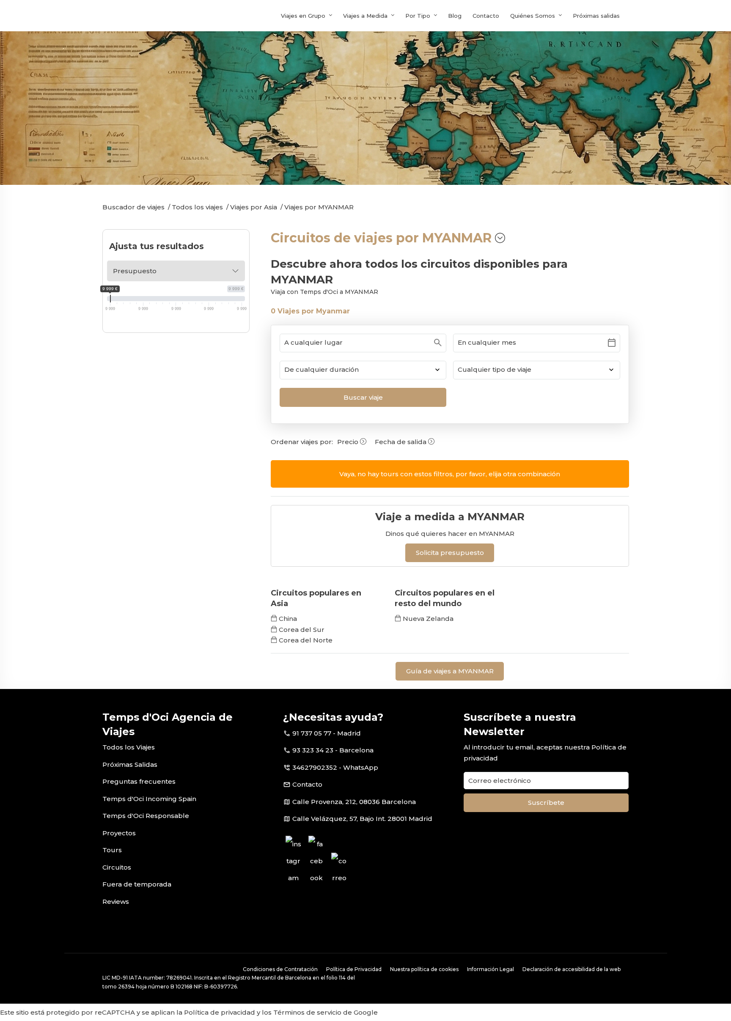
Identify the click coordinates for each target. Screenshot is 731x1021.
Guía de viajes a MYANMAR (450, 671)
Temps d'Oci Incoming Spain (149, 799)
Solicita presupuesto (450, 553)
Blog (455, 15)
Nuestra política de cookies (424, 969)
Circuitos (116, 867)
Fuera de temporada (136, 884)
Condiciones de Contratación (280, 969)
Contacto (486, 15)
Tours (112, 850)
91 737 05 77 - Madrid (326, 733)
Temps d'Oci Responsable (145, 816)
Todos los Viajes (128, 747)
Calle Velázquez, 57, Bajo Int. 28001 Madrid (362, 819)
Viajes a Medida (365, 15)
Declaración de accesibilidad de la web (571, 969)
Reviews (115, 901)
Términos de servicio (307, 1012)
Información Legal (490, 969)
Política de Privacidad (354, 969)
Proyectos (119, 833)
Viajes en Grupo (303, 15)
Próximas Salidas (129, 764)
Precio (348, 442)
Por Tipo (417, 15)
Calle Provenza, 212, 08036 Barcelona (354, 802)
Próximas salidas (596, 15)
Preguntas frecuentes (139, 781)
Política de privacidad (219, 1012)
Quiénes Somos (532, 15)
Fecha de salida (401, 442)
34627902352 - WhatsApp (335, 767)
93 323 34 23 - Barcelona (333, 750)
